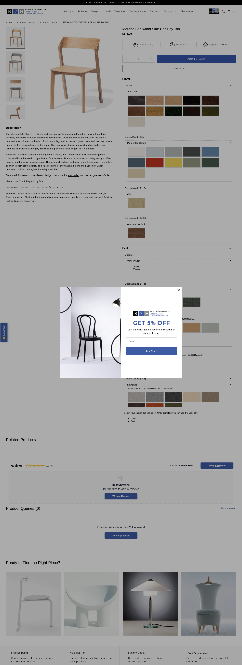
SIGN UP (151, 350)
